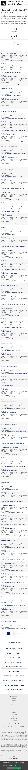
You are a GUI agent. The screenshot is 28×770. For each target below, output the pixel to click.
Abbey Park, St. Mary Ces (7, 169)
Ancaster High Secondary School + (9, 459)
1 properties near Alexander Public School (11, 350)
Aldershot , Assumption (6, 204)
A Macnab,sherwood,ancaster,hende (9, 99)
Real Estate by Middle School (14, 685)
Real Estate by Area (14, 671)
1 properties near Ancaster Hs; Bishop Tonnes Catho (13, 628)
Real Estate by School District (14, 676)
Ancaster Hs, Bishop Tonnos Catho (9, 586)
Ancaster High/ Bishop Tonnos (8, 551)
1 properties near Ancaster (7, 385)
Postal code (14, 704)
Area (14, 709)
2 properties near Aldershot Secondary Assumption (13, 304)
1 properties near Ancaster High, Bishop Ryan (12, 501)
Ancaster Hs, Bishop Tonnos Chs (9, 598)
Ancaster (3, 378)
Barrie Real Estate (14, 696)
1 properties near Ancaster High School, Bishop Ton (13, 443)
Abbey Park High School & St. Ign (9, 157)
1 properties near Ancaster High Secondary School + (13, 466)
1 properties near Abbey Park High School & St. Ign (13, 165)
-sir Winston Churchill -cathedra (8, 53)
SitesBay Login (14, 720)
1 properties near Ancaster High (8, 397)
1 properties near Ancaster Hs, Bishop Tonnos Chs (13, 605)
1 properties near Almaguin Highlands (10, 362)
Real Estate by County (14, 653)
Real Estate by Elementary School (14, 680)
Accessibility (14, 714)
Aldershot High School (6, 215)
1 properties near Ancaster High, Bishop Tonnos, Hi (13, 547)
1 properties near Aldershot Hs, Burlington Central (13, 246)
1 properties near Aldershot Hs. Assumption (11, 257)
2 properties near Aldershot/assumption (10, 339)
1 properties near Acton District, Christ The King (12, 188)
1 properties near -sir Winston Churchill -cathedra (12, 60)
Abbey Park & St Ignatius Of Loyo (9, 146)
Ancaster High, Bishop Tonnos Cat (9, 528)
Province (14, 698)
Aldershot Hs (4, 227)
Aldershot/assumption (6, 331)
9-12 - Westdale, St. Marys (7, 65)
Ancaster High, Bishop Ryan (7, 494)
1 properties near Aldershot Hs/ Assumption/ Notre (13, 269)
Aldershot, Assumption (6, 308)
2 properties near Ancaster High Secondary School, (13, 478)
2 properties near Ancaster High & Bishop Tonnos (13, 408)
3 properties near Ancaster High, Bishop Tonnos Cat (13, 536)
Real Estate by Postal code (14, 662)
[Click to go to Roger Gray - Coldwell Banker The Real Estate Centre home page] (12, 3)
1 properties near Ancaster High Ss (9, 489)
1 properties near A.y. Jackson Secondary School (12, 142)
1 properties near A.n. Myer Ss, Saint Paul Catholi (13, 130)
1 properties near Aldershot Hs (8, 234)
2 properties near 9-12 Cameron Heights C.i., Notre (13, 84)
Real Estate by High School (14, 689)
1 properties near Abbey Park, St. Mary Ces (11, 176)
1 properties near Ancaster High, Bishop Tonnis (12, 512)
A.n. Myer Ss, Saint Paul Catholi (8, 123)
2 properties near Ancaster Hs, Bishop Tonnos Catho (13, 594)
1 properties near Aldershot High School (10, 223)
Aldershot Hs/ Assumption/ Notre (9, 262)
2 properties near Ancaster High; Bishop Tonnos (12, 582)
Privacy (14, 712)
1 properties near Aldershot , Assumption (10, 211)
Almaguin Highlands (6, 354)
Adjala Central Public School (8, 192)
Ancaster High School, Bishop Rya (9, 424)
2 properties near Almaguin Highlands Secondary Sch (14, 373)
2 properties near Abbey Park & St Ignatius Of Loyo (13, 153)
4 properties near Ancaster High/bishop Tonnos (12, 570)
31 (16, 633)
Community (14, 707)
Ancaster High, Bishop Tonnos (8, 517)
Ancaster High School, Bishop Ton (9, 436)
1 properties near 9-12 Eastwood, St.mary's (11, 95)
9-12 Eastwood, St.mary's (7, 88)
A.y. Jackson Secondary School (8, 134)
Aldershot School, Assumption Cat (9, 285)
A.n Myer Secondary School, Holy (9, 111)
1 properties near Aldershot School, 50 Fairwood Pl (13, 281)
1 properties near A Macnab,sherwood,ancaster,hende (14, 107)
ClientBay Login (14, 718)
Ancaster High (4, 389)
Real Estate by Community (14, 667)
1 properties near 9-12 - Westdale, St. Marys (11, 72)
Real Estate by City (14, 657)
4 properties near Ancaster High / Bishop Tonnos (12, 420)
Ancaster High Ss (5, 482)
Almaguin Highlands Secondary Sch (9, 366)
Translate (24, 761)
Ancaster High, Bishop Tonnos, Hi (9, 540)
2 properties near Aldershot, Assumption (10, 315)
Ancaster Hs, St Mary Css (7, 609)
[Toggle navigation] (26, 3)
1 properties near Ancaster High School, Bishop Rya (13, 431)
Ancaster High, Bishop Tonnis (8, 505)
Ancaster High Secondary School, (9, 470)
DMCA (14, 716)
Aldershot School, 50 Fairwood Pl (9, 273)
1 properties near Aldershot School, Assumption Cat (13, 292)
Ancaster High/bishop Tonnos (8, 563)
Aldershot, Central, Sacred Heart (8, 320)
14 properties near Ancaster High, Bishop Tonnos (13, 524)
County (14, 700)
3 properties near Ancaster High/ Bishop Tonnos (12, 559)
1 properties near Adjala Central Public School (12, 200)
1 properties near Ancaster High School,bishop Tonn (13, 455)
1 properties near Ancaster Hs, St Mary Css (11, 617)
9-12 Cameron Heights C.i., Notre (9, 76)
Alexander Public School (7, 343)
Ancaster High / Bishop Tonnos (8, 412)
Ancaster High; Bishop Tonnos (8, 575)
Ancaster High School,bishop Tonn (9, 447)
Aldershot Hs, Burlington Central (8, 239)
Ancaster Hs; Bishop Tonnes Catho (9, 621)
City (14, 702)
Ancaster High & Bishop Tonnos (8, 401)
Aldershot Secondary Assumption (9, 296)
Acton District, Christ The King (8, 181)
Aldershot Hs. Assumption (7, 250)
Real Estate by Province (14, 648)
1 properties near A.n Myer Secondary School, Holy (13, 118)
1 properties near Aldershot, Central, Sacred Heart (13, 327)
